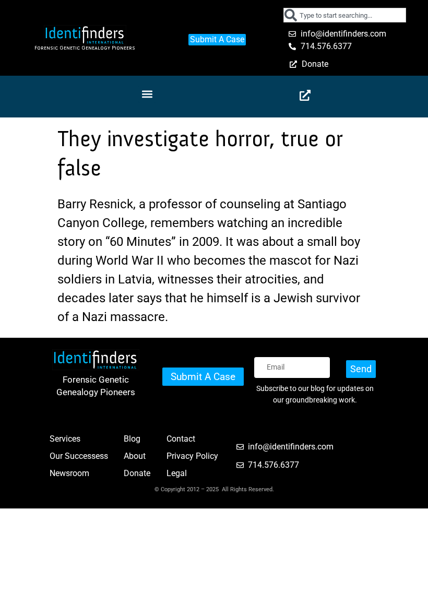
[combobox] (344, 15)
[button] (147, 94)
